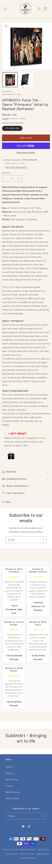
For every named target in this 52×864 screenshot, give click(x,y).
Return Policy (12, 779)
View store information (16, 167)
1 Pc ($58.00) (12, 128)
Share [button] (8, 502)
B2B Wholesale (13, 792)
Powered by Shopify (27, 849)
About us (10, 773)
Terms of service (26, 854)
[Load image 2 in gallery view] (26, 79)
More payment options (26, 152)
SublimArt (14, 849)
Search (9, 767)
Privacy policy (11, 854)
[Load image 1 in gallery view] (10, 79)
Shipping (5, 118)
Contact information (27, 858)
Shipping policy (42, 854)
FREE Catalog (12, 798)
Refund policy (43, 849)
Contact (9, 786)
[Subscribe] (43, 539)
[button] (5, 9)
